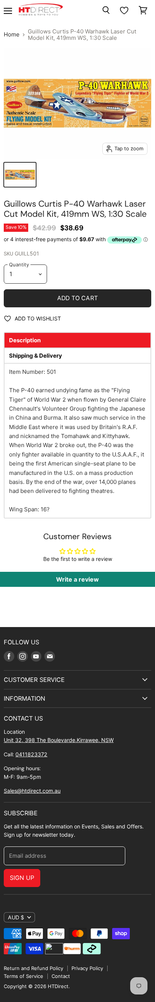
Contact (61, 976)
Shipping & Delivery (35, 355)
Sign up (22, 877)
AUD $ (16, 917)
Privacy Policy (87, 968)
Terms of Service (23, 976)
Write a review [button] (77, 579)
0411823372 (31, 754)
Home (12, 34)
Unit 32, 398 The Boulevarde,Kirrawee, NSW (59, 740)
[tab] (77, 340)
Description (25, 340)
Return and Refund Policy (33, 968)
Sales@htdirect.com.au (32, 790)
